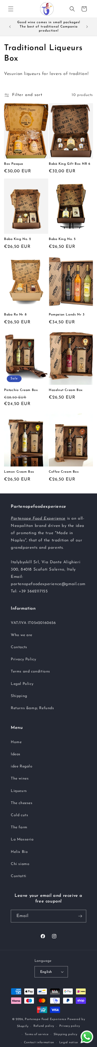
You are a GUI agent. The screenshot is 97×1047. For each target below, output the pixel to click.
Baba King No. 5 (62, 239)
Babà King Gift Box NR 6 (70, 164)
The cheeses (22, 803)
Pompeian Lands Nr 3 (66, 314)
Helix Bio (19, 852)
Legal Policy (22, 684)
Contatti (18, 876)
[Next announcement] (87, 27)
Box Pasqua (13, 164)
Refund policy (43, 1026)
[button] (11, 9)
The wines (20, 779)
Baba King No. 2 (17, 239)
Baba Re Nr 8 (15, 314)
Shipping (19, 696)
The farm (19, 827)
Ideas (15, 754)
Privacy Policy (23, 659)
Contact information (39, 1042)
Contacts (19, 647)
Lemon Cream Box (19, 471)
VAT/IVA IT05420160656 (33, 623)
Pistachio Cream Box (21, 390)
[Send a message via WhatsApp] (86, 1036)
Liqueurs (19, 791)
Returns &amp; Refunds (32, 708)
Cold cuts (19, 815)
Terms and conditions (30, 672)
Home (16, 742)
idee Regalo (22, 766)
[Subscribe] (80, 916)
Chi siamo (20, 864)
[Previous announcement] (10, 27)
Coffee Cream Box (64, 471)
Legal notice (68, 1042)
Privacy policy (69, 1026)
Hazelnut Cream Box (66, 390)
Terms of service (36, 1034)
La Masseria (22, 839)
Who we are (21, 635)
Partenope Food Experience (46, 1019)
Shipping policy (65, 1034)
